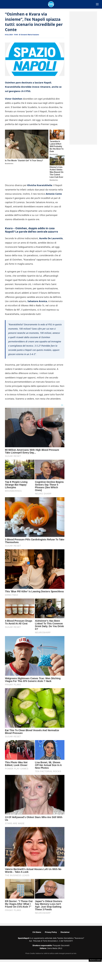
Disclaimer (65, 932)
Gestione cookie (95, 960)
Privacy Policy (51, 932)
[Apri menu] (97, 4)
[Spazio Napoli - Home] (51, 4)
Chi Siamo (36, 932)
